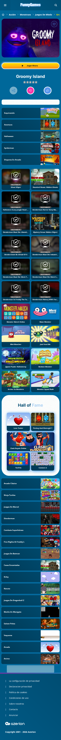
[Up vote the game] (48, 91)
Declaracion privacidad (20, 686)
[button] (56, 5)
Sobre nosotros (16, 703)
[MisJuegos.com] (3, 14)
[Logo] (30, 5)
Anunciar (13, 715)
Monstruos (25, 14)
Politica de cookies (18, 692)
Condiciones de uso (18, 698)
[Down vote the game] (30, 91)
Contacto (13, 709)
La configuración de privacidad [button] (24, 680)
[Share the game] (13, 91)
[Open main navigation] (5, 5)
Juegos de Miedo (43, 14)
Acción (12, 14)
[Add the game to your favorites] (54, 24)
